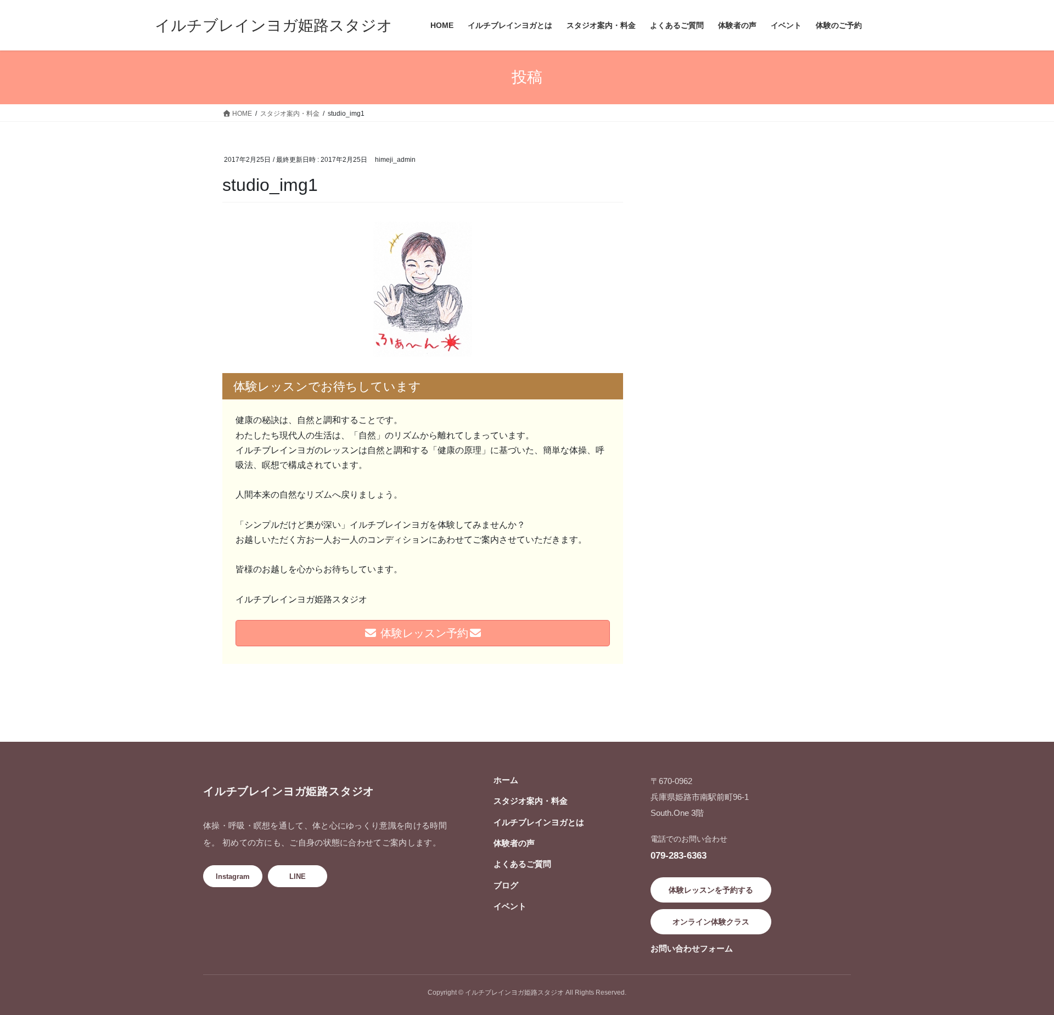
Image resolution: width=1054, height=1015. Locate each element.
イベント (510, 906)
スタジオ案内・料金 (531, 800)
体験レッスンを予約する (711, 890)
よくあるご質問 (522, 864)
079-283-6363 (679, 855)
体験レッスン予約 (422, 633)
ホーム (506, 780)
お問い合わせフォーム (692, 948)
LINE (297, 876)
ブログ (506, 885)
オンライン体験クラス (710, 921)
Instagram (233, 876)
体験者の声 (514, 843)
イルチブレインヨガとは (539, 822)
